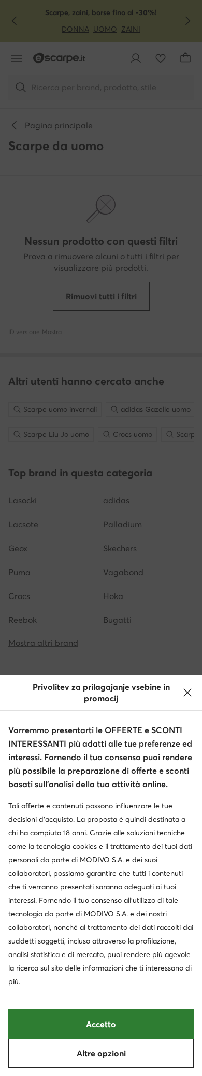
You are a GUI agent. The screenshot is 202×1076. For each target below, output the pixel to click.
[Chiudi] (187, 692)
